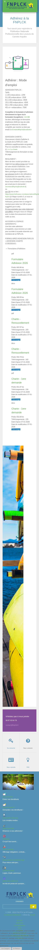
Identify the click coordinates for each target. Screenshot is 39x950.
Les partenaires (19, 925)
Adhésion (19, 923)
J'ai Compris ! (5, 948)
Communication (8, 870)
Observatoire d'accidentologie (14, 860)
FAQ (19, 928)
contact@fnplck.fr (12, 725)
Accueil (19, 920)
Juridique (6, 839)
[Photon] (20, 895)
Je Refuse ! (17, 948)
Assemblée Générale (10, 818)
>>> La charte (12, 149)
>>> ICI (27, 117)
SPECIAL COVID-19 (10, 881)
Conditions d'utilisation (12, 915)
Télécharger (15, 280)
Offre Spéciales (8, 828)
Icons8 (32, 915)
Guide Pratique (8, 849)
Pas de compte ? (9, 807)
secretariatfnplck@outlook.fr (21, 129)
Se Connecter (8, 797)
